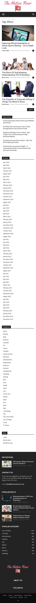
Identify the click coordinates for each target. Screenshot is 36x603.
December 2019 (8, 316)
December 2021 (8, 259)
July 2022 (6, 239)
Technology (6, 411)
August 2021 (7, 271)
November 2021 (8, 262)
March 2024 (6, 182)
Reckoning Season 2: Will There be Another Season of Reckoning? (23, 498)
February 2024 (7, 185)
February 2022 (7, 253)
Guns (4, 382)
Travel (5, 422)
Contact (10, 595)
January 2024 (7, 188)
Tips (4, 414)
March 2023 (6, 216)
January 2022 (7, 256)
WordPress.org (7, 443)
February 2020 (7, 311)
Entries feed (6, 440)
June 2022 (6, 242)
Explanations (7, 362)
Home (3, 19)
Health (5, 385)
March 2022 (6, 251)
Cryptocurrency (7, 354)
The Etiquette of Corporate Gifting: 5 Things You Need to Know (18, 100)
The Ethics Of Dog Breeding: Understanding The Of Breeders (16, 73)
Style (4, 408)
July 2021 (6, 273)
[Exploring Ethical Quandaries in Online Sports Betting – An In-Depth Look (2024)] (18, 33)
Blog (4, 337)
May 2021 (6, 279)
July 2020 (6, 299)
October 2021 (7, 265)
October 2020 (7, 291)
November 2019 (8, 319)
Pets (4, 402)
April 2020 (6, 308)
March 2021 (6, 285)
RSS (26, 597)
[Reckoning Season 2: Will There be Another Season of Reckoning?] (7, 498)
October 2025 (7, 171)
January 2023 (7, 222)
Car (4, 345)
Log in (5, 437)
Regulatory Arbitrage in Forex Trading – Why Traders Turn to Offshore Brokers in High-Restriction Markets (16, 134)
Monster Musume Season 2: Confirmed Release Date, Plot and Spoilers (23, 508)
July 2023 (6, 205)
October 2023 (7, 196)
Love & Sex (6, 394)
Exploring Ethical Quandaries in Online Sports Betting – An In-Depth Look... (18, 45)
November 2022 (8, 228)
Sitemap (21, 597)
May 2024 (6, 179)
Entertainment (7, 360)
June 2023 (6, 208)
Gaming (5, 377)
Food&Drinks (7, 371)
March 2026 (6, 168)
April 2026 (6, 165)
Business (6, 340)
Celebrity (5, 351)
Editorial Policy (18, 595)
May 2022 (6, 245)
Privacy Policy (27, 595)
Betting (5, 334)
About (4, 595)
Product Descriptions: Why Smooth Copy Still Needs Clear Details (18, 121)
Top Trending (7, 419)
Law (4, 391)
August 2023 (7, 202)
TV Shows (6, 425)
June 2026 (6, 162)
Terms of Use (13, 597)
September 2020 (8, 293)
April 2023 (6, 214)
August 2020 (7, 296)
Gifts (4, 380)
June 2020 (6, 302)
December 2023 (8, 191)
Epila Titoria (5, 77)
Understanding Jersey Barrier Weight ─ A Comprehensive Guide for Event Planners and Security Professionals (17, 148)
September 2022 (8, 234)
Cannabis (6, 342)
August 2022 (7, 236)
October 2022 (7, 231)
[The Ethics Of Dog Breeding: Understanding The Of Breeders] (18, 62)
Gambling (6, 374)
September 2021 (8, 268)
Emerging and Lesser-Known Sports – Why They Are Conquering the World (17, 141)
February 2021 (7, 288)
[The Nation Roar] (18, 6)
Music (5, 400)
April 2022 (6, 248)
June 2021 (6, 276)
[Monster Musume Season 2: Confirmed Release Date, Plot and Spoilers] (7, 508)
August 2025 (7, 174)
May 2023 (6, 211)
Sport (4, 405)
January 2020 (7, 313)
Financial (5, 368)
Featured (6, 365)
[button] (3, 14)
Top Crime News (8, 417)
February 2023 (7, 219)
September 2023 (8, 199)
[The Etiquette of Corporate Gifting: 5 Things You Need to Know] (18, 89)
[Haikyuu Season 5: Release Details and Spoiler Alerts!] (7, 518)
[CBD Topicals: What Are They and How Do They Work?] (7, 464)
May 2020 (6, 305)
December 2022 (8, 225)
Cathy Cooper (5, 50)
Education (6, 357)
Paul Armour (5, 104)
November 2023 (8, 194)
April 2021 (6, 282)
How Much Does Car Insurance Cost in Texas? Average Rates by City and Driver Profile (16, 127)
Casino (5, 348)
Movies (5, 397)
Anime (5, 331)
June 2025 (6, 176)
